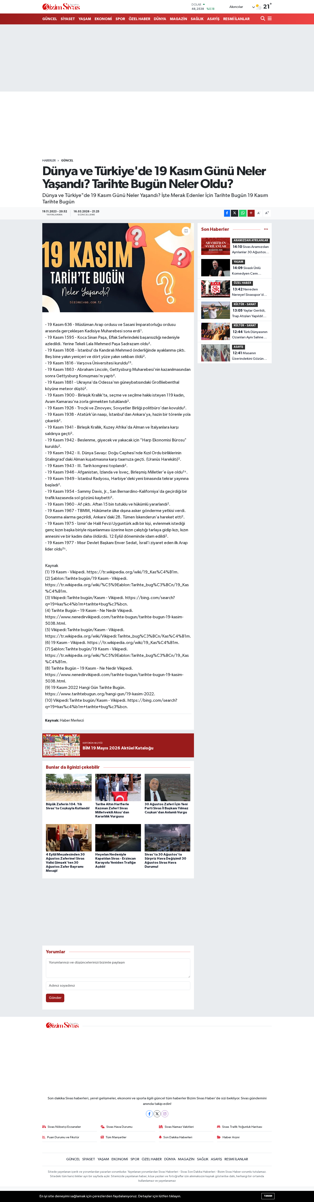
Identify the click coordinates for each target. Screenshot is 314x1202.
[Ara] (263, 19)
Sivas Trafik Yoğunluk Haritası (242, 1126)
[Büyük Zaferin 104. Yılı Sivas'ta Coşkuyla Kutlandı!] (69, 787)
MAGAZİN (178, 19)
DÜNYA (160, 19)
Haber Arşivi (231, 1137)
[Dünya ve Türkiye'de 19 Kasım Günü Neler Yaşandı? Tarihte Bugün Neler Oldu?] (118, 267)
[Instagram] (164, 1113)
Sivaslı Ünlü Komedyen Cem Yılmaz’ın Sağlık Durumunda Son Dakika (246, 271)
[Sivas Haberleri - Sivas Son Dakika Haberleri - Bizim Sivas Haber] (61, 7)
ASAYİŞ (213, 19)
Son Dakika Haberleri (177, 1137)
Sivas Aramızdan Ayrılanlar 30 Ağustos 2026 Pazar (250, 250)
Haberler (49, 160)
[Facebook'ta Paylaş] (227, 213)
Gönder (55, 998)
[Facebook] (149, 1113)
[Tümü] (266, 229)
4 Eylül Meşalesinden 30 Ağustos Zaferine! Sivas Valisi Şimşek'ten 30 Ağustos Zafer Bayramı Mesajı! (65, 863)
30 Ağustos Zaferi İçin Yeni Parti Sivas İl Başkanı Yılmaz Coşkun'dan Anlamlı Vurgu (166, 808)
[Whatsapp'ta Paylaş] (243, 213)
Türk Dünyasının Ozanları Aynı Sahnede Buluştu (250, 335)
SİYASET (68, 19)
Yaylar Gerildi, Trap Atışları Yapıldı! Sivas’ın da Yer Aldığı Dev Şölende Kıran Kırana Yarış (249, 314)
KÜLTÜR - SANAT (245, 304)
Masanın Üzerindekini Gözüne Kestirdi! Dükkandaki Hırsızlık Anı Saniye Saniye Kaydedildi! (249, 356)
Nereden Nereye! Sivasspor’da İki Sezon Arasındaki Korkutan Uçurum (249, 292)
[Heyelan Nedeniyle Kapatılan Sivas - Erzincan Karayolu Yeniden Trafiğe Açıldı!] (118, 837)
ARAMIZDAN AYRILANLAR (251, 240)
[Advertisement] (157, 58)
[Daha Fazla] (251, 213)
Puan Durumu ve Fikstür (63, 1137)
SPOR (120, 19)
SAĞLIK (197, 19)
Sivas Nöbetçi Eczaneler (64, 1126)
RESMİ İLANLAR (236, 19)
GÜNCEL (49, 19)
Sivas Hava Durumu (119, 1126)
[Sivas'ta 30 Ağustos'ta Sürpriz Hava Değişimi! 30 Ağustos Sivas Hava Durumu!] (167, 837)
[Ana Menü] (269, 19)
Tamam (268, 1196)
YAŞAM (85, 19)
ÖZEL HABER (139, 19)
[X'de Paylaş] (234, 213)
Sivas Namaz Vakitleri (179, 1126)
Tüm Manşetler (116, 1137)
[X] (157, 1113)
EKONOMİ (103, 19)
